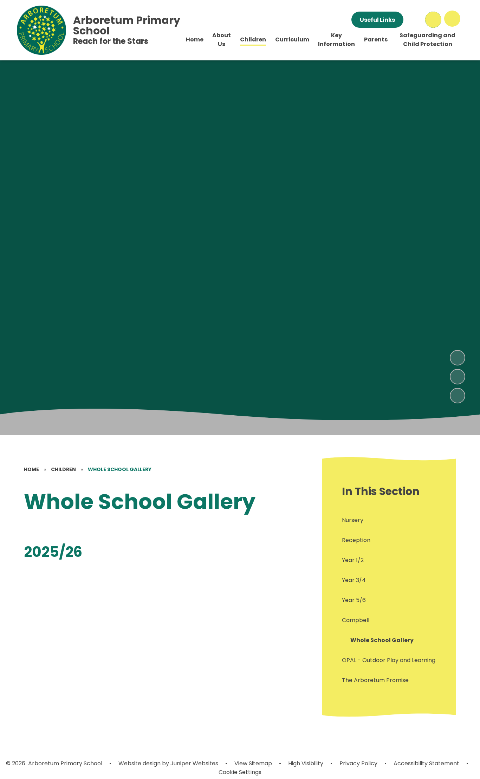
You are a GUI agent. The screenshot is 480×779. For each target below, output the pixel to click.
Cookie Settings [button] (240, 772)
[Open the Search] (433, 20)
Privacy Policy (358, 763)
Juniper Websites (193, 763)
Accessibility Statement (426, 763)
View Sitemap (253, 763)
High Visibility (305, 763)
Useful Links (377, 20)
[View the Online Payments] (414, 20)
